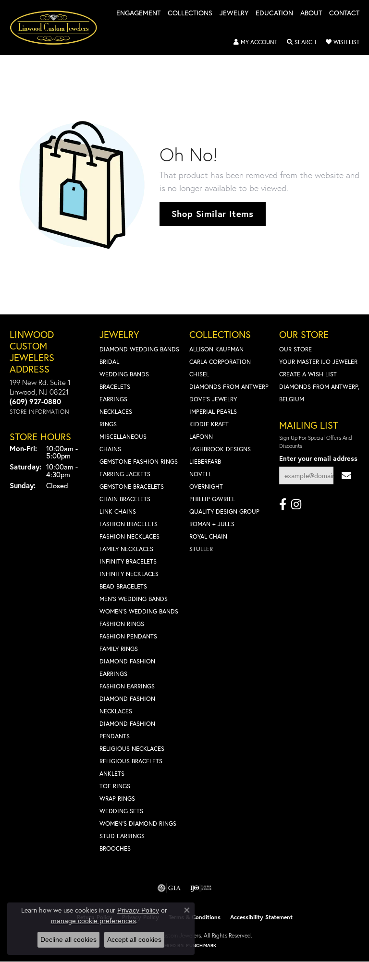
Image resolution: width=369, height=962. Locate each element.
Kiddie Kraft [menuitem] (209, 424)
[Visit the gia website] (169, 888)
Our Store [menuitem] (295, 349)
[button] (255, 42)
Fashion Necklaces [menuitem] (129, 536)
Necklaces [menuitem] (115, 412)
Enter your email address (318, 458)
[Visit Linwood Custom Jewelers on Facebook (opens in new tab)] (282, 504)
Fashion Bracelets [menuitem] (128, 524)
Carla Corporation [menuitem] (220, 362)
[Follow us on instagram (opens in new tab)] (296, 504)
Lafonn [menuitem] (201, 437)
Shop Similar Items (213, 213)
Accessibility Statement (261, 917)
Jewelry (234, 13)
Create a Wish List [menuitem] (308, 374)
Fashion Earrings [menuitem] (127, 686)
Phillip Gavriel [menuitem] (212, 499)
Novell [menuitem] (200, 474)
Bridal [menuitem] (109, 362)
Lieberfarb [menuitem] (205, 461)
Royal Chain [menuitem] (208, 536)
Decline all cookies (68, 939)
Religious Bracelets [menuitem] (130, 761)
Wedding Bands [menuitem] (124, 374)
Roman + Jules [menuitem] (211, 524)
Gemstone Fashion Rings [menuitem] (138, 461)
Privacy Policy (138, 910)
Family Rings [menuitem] (118, 649)
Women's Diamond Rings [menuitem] (137, 823)
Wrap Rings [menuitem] (117, 798)
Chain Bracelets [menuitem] (124, 499)
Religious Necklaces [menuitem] (131, 749)
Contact (344, 13)
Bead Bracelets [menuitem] (123, 586)
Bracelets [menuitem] (114, 387)
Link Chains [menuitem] (117, 511)
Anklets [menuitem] (111, 774)
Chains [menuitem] (110, 449)
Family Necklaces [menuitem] (126, 549)
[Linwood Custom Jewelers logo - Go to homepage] (59, 28)
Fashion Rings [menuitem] (121, 624)
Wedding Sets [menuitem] (121, 811)
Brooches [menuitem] (115, 848)
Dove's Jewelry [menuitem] (213, 399)
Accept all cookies (134, 939)
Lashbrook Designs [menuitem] (220, 449)
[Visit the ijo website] (201, 888)
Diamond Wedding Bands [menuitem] (139, 349)
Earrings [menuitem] (113, 399)
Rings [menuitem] (108, 424)
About (311, 13)
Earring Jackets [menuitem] (124, 474)
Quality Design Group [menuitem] (224, 511)
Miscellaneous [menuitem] (123, 437)
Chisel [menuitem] (199, 374)
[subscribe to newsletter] (346, 475)
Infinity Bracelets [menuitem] (128, 561)
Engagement (138, 13)
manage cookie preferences (93, 921)
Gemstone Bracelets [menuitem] (131, 486)
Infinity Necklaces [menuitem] (129, 574)
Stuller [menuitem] (201, 549)
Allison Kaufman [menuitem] (216, 349)
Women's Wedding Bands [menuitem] (138, 611)
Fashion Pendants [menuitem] (128, 636)
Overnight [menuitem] (206, 486)
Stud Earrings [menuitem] (122, 836)
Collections (190, 13)
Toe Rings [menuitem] (114, 786)
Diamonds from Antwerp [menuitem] (229, 387)
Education (274, 13)
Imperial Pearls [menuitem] (213, 412)
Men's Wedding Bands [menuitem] (133, 599)
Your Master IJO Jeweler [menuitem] (318, 362)
